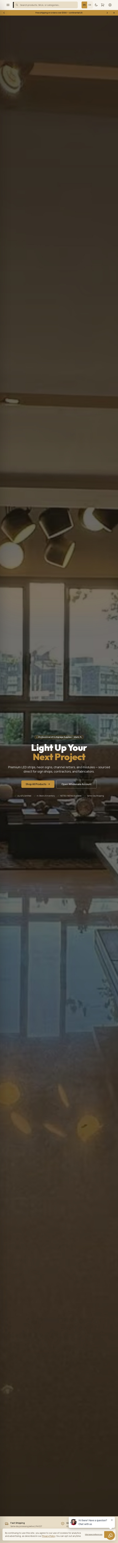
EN (84, 5)
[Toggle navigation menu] (8, 5)
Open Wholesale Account (76, 784)
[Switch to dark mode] (96, 5)
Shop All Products (36, 784)
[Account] (110, 5)
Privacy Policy (48, 1536)
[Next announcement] (107, 12)
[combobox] (46, 5)
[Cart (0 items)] (103, 5)
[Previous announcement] (4, 12)
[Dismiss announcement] (114, 12)
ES (90, 5)
